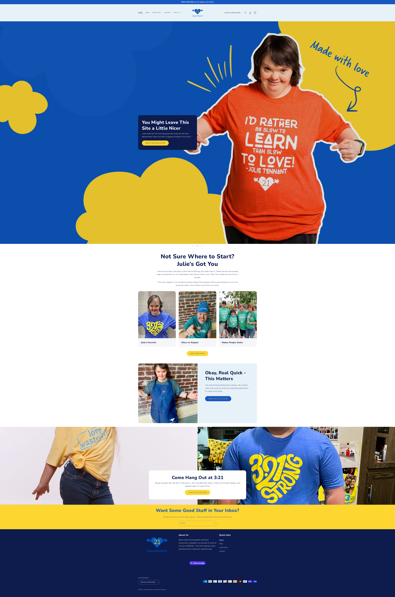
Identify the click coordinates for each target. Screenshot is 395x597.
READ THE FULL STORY (218, 399)
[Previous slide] (193, 246)
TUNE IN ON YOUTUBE (197, 492)
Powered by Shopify (160, 589)
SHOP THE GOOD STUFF (155, 143)
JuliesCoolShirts (148, 589)
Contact (222, 551)
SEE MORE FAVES (197, 353)
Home (221, 540)
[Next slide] (202, 246)
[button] (245, 12)
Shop (221, 543)
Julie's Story (223, 547)
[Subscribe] (214, 523)
